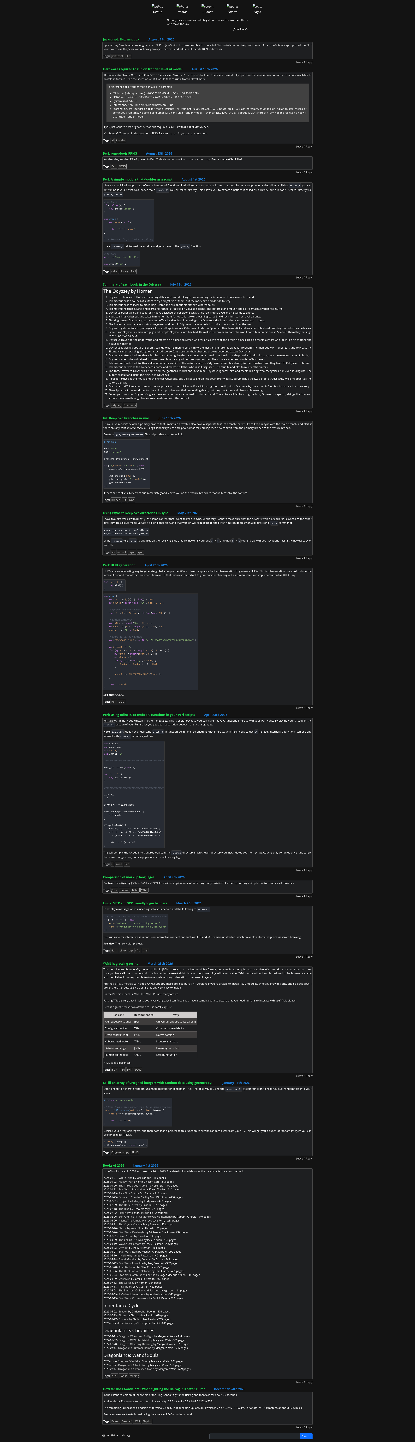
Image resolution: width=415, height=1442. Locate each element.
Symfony (264, 983)
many (166, 994)
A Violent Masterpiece (132, 1294)
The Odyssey (126, 1282)
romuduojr (173, 159)
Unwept (123, 1248)
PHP (129, 1069)
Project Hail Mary (129, 1201)
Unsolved (124, 1279)
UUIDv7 (119, 694)
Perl (113, 166)
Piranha (123, 1286)
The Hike (124, 1209)
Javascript (117, 56)
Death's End (126, 1236)
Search (306, 1436)
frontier (120, 140)
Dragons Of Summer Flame (134, 1348)
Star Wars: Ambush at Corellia (137, 1275)
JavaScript (171, 45)
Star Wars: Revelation (132, 1189)
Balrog (115, 1421)
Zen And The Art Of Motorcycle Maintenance (146, 1216)
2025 (163, 1171)
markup (124, 890)
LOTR (137, 1421)
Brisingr (123, 1319)
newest (121, 552)
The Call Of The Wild (131, 1240)
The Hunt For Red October (135, 1271)
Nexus (122, 1228)
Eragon (123, 1311)
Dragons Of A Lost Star (132, 1365)
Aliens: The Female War (133, 1220)
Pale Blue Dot (127, 1193)
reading (134, 1376)
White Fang (125, 1178)
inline (118, 864)
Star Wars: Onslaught (132, 1232)
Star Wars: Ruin (128, 1251)
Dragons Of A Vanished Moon (136, 1369)
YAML (144, 883)
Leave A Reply (304, 62)
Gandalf (126, 1421)
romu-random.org (199, 159)
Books (123, 1376)
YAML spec (109, 1062)
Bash (114, 950)
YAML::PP (150, 994)
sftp (137, 950)
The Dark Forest (128, 1205)
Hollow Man (126, 1181)
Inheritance (125, 1323)
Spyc (306, 983)
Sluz (121, 45)
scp (131, 950)
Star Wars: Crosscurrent (133, 1298)
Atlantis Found (127, 1267)
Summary (130, 405)
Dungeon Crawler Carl (132, 1197)
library (124, 271)
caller (114, 271)
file (113, 552)
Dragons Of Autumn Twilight (136, 1336)
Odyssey (116, 405)
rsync (132, 552)
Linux (123, 950)
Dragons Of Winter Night (134, 1340)
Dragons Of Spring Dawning (136, 1344)
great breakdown (125, 1007)
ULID (121, 701)
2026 (114, 1376)
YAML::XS (138, 994)
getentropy (122, 1152)
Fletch (122, 1213)
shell (145, 950)
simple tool (257, 883)
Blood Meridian (128, 1259)
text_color (126, 943)
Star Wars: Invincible (131, 1263)
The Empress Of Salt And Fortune (139, 1290)
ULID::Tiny (289, 575)
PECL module (125, 983)
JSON (134, 883)
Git (124, 500)
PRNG (122, 166)
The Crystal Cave (129, 1224)
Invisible (124, 1255)
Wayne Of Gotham (130, 1244)
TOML (154, 883)
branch (115, 500)
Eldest (122, 1315)
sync (131, 500)
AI (112, 140)
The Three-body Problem (134, 1185)
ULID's (107, 571)
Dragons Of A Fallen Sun (132, 1361)
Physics (147, 1421)
